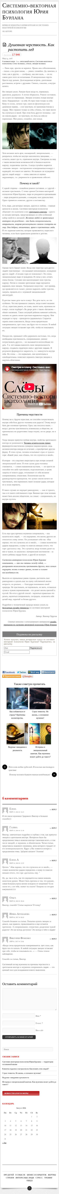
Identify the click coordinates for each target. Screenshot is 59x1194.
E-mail (38, 1023)
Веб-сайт (39, 1030)
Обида (29, 1180)
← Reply (53, 809)
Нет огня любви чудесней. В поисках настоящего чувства (29, 769)
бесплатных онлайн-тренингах (15, 607)
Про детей (9, 1175)
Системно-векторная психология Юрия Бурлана (29, 12)
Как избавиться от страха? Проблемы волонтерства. (17, 714)
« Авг (4, 1143)
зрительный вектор (27, 61)
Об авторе (7, 31)
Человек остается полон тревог (37, 443)
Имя (37, 1016)
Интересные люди (25, 1178)
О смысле (20, 1175)
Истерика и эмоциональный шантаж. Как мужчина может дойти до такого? (40, 752)
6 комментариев (8, 61)
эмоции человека (39, 64)
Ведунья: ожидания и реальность (17, 748)
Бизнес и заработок (36, 1175)
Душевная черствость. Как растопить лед (31, 47)
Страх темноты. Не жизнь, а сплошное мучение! (40, 714)
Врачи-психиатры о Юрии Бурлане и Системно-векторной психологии (25, 26)
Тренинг (48, 1178)
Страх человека (19, 64)
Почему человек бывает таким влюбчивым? (32, 774)
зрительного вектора (38, 211)
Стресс (39, 1178)
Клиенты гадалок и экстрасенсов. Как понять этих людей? (25, 1069)
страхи (28, 64)
